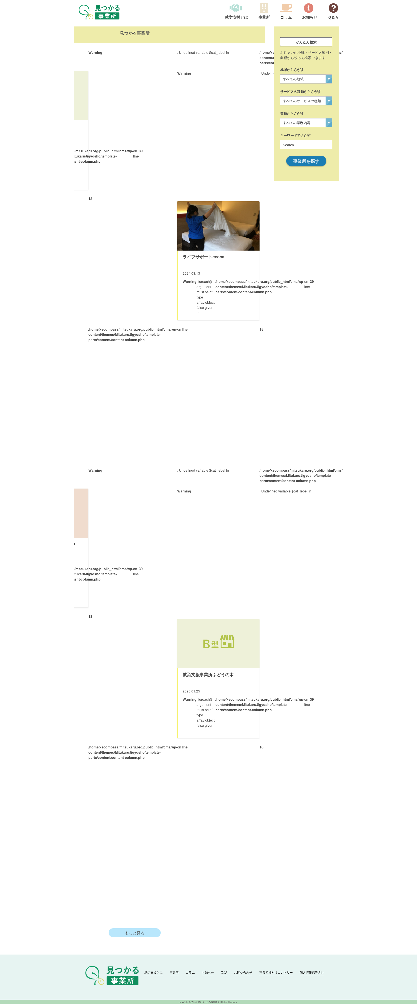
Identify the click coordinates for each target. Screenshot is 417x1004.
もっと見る (134, 932)
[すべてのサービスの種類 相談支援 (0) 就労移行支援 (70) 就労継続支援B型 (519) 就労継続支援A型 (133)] (306, 100)
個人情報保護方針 (312, 972)
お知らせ (310, 17)
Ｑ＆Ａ (333, 17)
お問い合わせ (243, 972)
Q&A (224, 972)
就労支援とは (236, 17)
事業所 (264, 17)
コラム (286, 17)
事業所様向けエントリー (276, 972)
